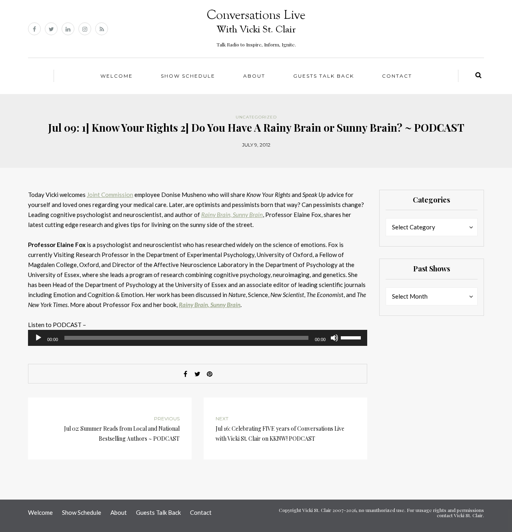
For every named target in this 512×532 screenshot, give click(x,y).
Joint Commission (110, 194)
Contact (397, 76)
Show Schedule (188, 76)
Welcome (116, 76)
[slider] (352, 337)
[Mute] (334, 338)
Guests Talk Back (323, 76)
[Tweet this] (197, 374)
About (254, 76)
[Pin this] (209, 374)
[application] (197, 338)
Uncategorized (256, 117)
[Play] (38, 338)
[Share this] (185, 374)
